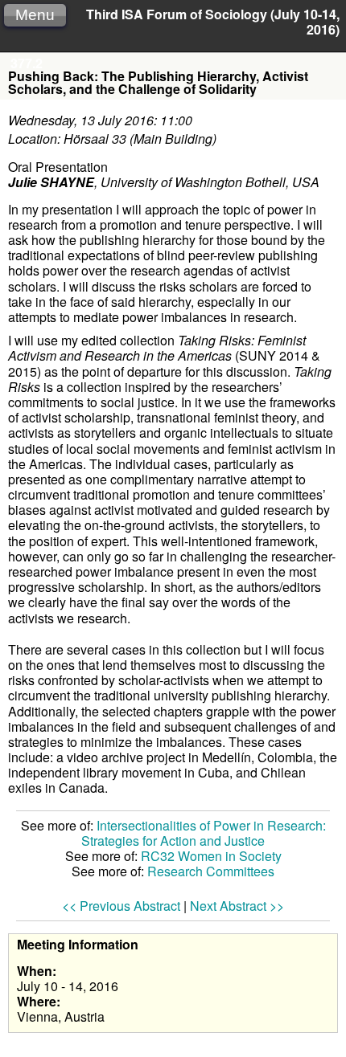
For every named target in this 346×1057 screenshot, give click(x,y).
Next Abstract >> (237, 905)
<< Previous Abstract (121, 905)
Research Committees (210, 871)
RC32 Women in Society (211, 856)
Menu (35, 14)
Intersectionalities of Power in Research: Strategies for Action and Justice (203, 833)
